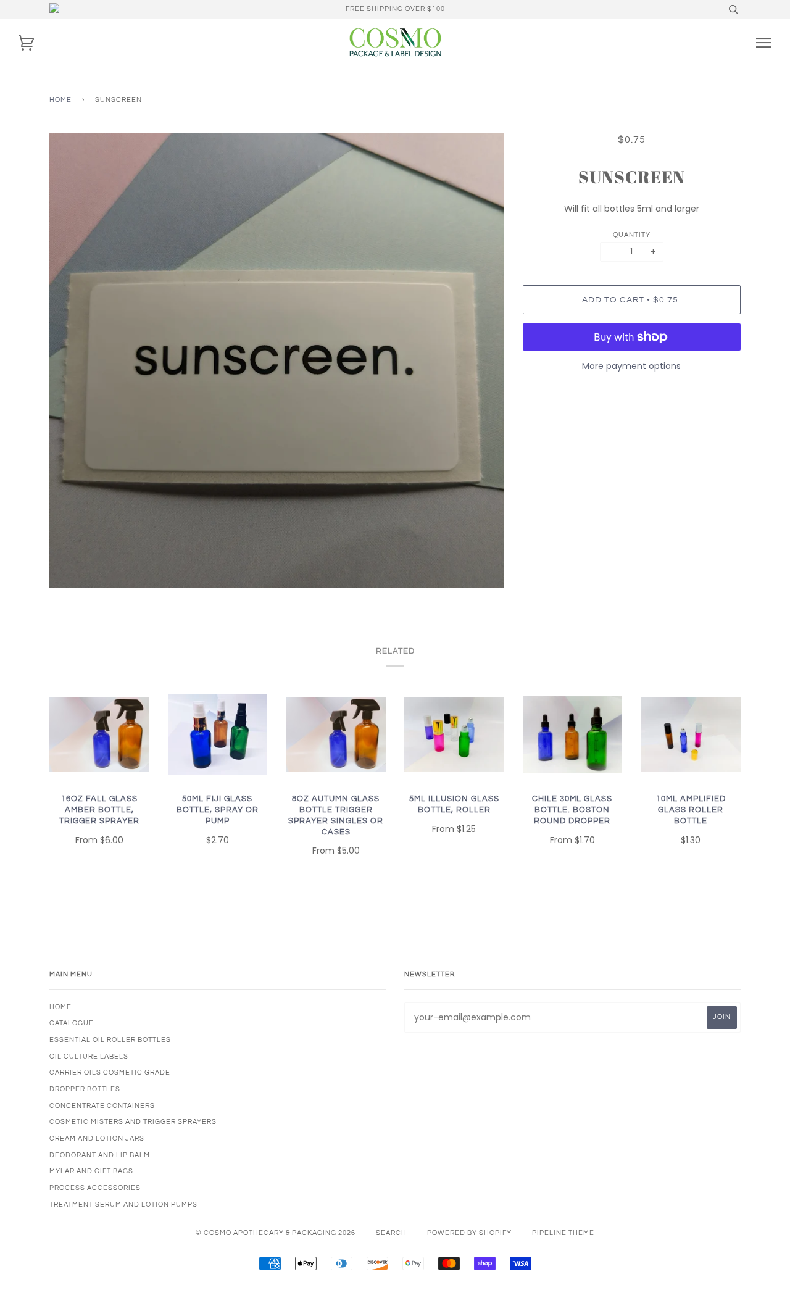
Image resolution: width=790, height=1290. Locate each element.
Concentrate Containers (102, 1105)
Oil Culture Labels (88, 1056)
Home (60, 99)
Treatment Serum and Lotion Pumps (123, 1204)
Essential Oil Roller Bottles (110, 1039)
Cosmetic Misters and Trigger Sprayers (133, 1121)
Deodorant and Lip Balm (99, 1155)
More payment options (631, 366)
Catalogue (71, 1023)
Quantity (632, 234)
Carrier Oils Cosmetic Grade (109, 1072)
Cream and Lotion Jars (96, 1138)
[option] (276, 360)
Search (391, 1233)
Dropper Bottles (84, 1089)
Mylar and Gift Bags (91, 1171)
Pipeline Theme (563, 1233)
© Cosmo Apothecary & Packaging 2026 (276, 1233)
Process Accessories (95, 1187)
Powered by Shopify (469, 1233)
